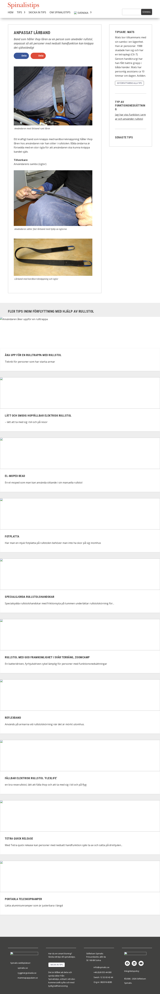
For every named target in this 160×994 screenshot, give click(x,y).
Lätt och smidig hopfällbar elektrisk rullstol (38, 415)
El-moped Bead (15, 476)
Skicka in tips (37, 12)
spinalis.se (23, 967)
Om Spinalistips (60, 12)
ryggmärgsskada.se (27, 972)
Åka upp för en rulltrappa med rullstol (33, 355)
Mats (131, 32)
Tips (19, 12)
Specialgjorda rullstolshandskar (29, 596)
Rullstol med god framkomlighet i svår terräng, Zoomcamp (47, 657)
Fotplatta (12, 536)
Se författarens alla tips (129, 83)
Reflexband (13, 717)
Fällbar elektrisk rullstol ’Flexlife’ (31, 778)
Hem (10, 12)
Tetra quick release (19, 838)
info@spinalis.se (101, 967)
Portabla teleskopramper (23, 899)
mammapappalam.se (28, 977)
